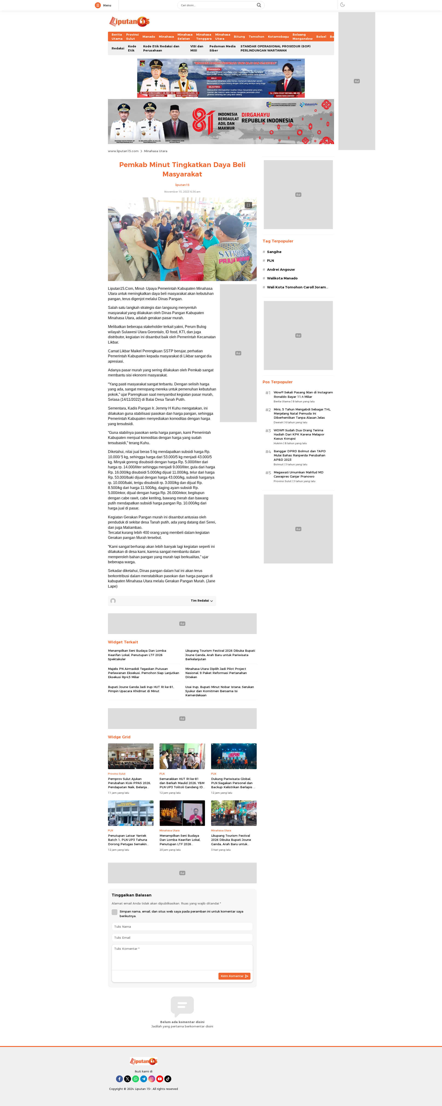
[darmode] (342, 4)
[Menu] (98, 5)
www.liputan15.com (123, 151)
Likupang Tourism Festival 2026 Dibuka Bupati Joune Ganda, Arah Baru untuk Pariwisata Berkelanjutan (220, 655)
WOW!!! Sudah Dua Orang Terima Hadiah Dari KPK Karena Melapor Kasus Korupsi (299, 434)
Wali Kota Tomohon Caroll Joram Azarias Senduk (296, 289)
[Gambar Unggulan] (182, 280)
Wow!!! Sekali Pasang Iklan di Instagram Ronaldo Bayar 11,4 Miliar (303, 394)
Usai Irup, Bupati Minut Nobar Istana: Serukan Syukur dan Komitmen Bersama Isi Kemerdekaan (219, 691)
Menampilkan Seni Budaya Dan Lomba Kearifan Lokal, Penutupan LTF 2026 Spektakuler (137, 655)
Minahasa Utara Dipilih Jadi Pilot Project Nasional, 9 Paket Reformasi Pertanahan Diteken (216, 673)
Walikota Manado (282, 278)
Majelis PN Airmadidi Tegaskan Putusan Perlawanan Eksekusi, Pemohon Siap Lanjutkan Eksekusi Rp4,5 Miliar (143, 673)
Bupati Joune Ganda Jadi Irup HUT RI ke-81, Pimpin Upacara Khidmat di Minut (141, 689)
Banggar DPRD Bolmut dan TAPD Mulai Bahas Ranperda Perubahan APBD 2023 (300, 455)
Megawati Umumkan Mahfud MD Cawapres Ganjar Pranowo (298, 474)
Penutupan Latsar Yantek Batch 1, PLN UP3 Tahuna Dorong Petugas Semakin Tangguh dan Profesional (127, 842)
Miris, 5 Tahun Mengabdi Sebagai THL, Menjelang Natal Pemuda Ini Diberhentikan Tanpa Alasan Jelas (302, 413)
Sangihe (274, 252)
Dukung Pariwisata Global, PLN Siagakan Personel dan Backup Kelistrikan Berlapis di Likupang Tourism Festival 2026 (233, 787)
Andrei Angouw (281, 269)
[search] (259, 5)
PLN (270, 261)
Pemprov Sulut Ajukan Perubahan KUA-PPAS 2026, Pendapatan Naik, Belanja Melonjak (129, 785)
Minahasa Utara (155, 151)
